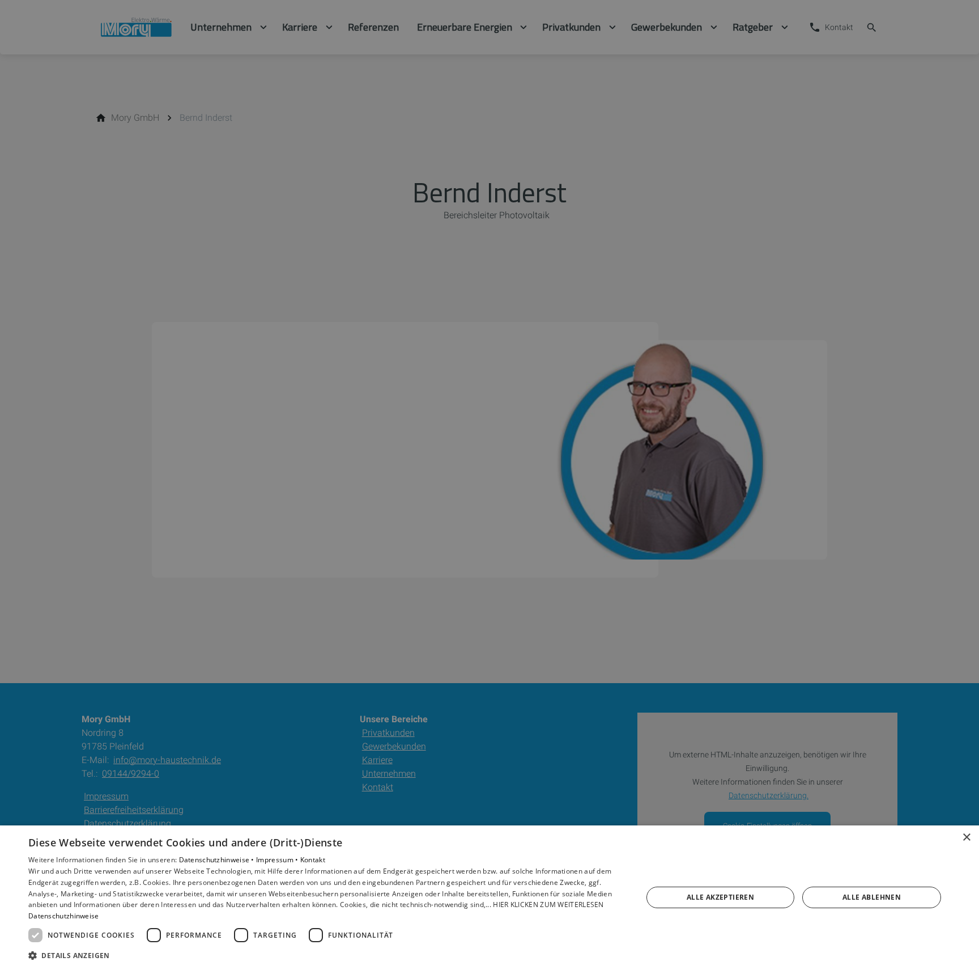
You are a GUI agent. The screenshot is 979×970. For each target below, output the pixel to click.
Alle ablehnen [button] (871, 897)
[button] (326, 954)
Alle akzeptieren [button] (720, 897)
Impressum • (278, 860)
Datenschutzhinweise (63, 916)
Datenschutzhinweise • (218, 860)
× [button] (966, 837)
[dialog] (489, 897)
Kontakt (312, 860)
